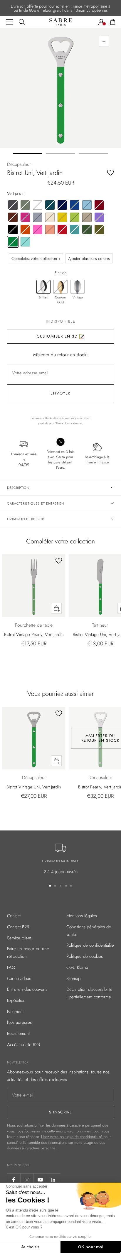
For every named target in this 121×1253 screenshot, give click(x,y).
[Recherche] (22, 22)
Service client (19, 938)
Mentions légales (81, 916)
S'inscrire (60, 1112)
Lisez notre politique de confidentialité (72, 1136)
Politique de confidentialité (90, 945)
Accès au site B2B (23, 1044)
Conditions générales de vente (88, 931)
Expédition (16, 1000)
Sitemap (73, 978)
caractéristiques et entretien (35, 503)
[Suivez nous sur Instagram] (26, 1179)
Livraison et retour (25, 519)
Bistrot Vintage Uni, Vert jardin (33, 787)
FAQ (11, 967)
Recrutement (18, 1033)
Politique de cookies (84, 956)
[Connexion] (101, 22)
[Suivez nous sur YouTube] (40, 1179)
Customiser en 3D (58, 336)
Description (18, 487)
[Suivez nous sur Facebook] (13, 1179)
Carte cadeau (19, 978)
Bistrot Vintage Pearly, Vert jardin (34, 634)
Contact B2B (18, 927)
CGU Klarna (77, 967)
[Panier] (112, 22)
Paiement (15, 1011)
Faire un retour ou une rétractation (28, 953)
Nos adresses (19, 1022)
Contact (14, 916)
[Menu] (9, 21)
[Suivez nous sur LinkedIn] (53, 1179)
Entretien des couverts (27, 989)
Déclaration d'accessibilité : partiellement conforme (89, 993)
